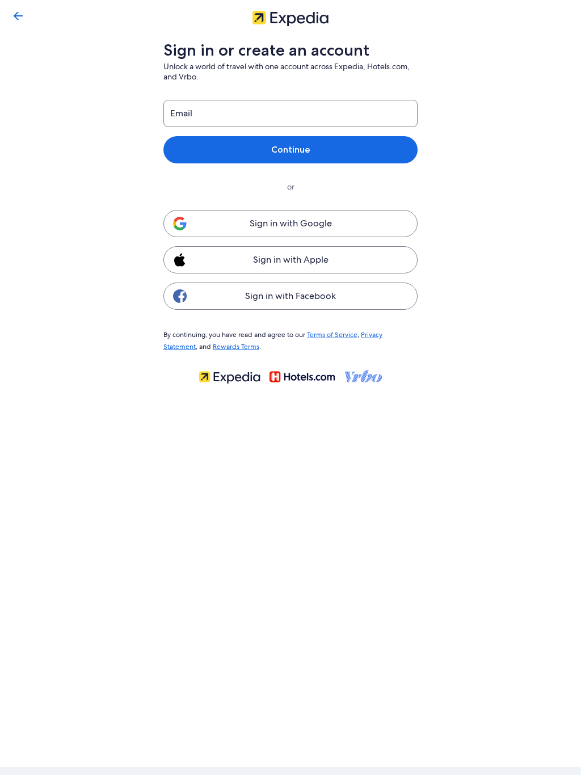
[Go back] (18, 16)
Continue (290, 149)
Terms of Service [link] (332, 334)
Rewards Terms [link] (236, 346)
